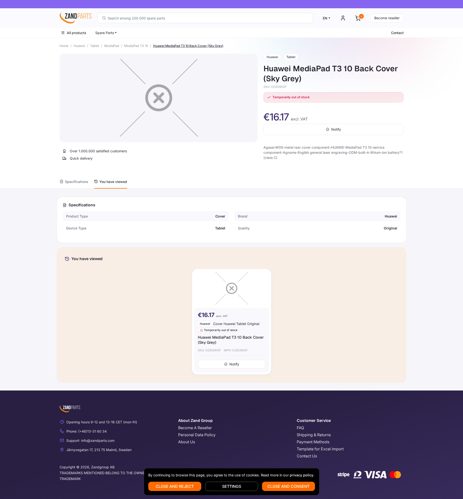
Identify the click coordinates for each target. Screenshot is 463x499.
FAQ (300, 427)
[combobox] (205, 18)
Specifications (76, 182)
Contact (397, 33)
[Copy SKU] (290, 87)
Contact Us (307, 456)
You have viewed (113, 182)
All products (76, 33)
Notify (336, 129)
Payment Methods (313, 441)
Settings (231, 486)
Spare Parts (104, 33)
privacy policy (301, 475)
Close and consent (288, 486)
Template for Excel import (320, 448)
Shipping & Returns (314, 434)
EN (325, 18)
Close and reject (175, 486)
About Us (186, 441)
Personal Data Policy (197, 434)
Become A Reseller (195, 427)
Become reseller (387, 18)
